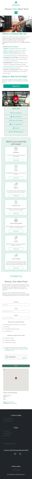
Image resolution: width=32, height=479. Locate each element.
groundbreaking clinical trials (10, 66)
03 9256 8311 (10, 402)
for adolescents (7, 61)
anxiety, (24, 48)
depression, (6, 50)
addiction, (11, 50)
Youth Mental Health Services (12, 329)
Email (16, 308)
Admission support (9, 338)
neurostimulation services (9, 55)
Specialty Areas (8, 433)
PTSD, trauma (18, 50)
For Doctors (7, 435)
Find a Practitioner (8, 419)
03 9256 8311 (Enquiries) (16, 132)
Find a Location (8, 421)
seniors (15, 61)
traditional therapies (8, 53)
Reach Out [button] (16, 86)
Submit (16, 366)
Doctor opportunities (16, 124)
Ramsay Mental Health (9, 443)
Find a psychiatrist (17, 113)
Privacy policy (16, 470)
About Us (6, 431)
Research (16, 128)
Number (16, 315)
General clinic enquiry (10, 342)
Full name (16, 302)
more (25, 50)
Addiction (7, 326)
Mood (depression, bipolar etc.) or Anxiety (15, 324)
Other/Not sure (8, 331)
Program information (10, 340)
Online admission (16, 116)
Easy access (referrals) (16, 120)
